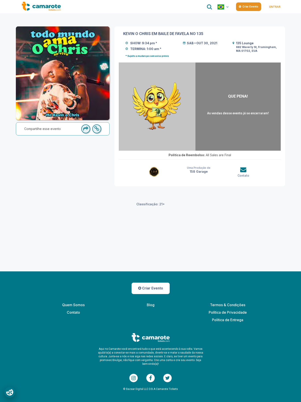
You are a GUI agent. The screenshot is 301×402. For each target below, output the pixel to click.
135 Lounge (245, 43)
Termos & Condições (227, 305)
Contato (243, 175)
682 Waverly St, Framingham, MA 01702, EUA (256, 48)
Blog (150, 305)
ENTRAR (274, 7)
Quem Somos (73, 305)
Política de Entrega (227, 320)
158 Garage (199, 171)
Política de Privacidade (228, 312)
